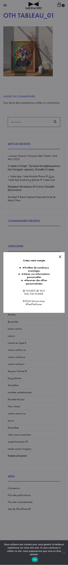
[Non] (64, 552)
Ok (34, 559)
